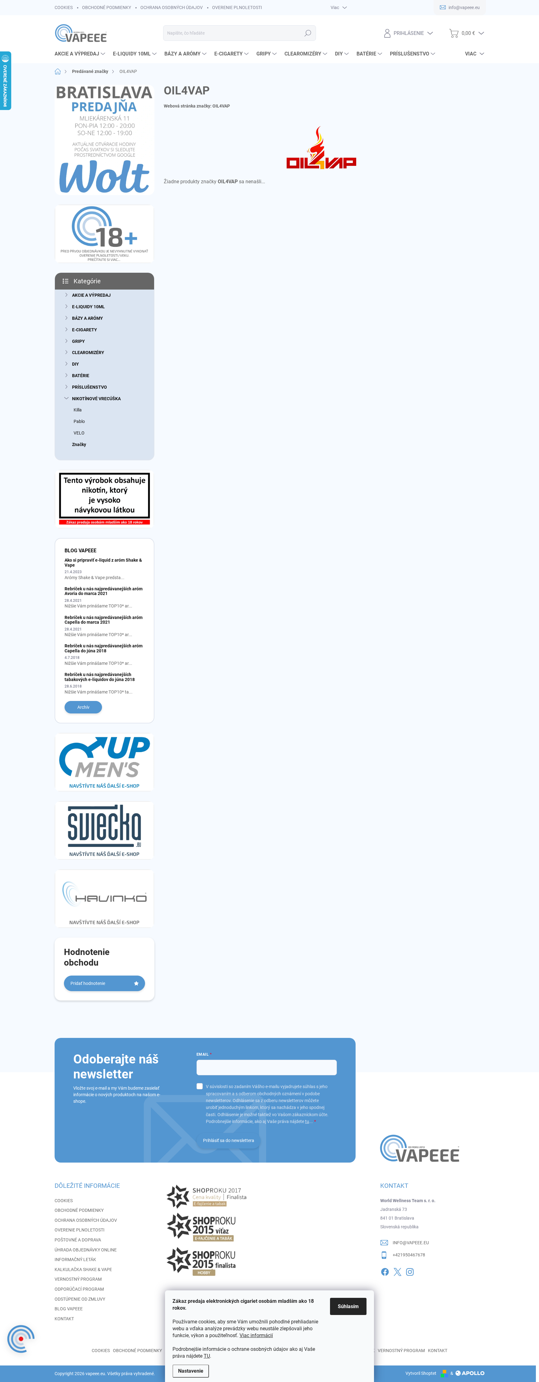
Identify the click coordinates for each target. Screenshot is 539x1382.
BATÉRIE (80, 375)
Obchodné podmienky (137, 1350)
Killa (78, 409)
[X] (397, 1270)
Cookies (101, 1350)
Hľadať (307, 33)
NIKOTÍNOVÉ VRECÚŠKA (96, 398)
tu (307, 1121)
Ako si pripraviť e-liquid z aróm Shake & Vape (103, 562)
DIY (75, 364)
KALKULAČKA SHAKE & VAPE (83, 1269)
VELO (79, 432)
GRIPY (78, 341)
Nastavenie (190, 1371)
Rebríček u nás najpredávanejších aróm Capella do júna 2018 (104, 648)
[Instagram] (410, 1270)
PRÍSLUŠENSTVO (89, 387)
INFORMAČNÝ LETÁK (75, 1259)
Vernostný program (401, 1350)
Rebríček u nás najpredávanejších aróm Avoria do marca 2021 (104, 591)
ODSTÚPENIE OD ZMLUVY (80, 1299)
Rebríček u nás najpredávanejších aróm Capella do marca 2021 (104, 620)
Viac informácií (256, 1335)
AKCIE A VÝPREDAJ (91, 295)
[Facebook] (385, 1270)
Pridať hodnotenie (87, 983)
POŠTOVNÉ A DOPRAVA (78, 1239)
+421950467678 (409, 1254)
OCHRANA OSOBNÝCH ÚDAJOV (171, 7)
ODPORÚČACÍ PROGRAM (79, 1289)
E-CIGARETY (84, 329)
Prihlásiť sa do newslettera (228, 1140)
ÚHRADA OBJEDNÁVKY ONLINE (86, 1249)
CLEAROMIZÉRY (88, 352)
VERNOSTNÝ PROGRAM (78, 1279)
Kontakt (437, 1350)
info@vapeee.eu (411, 1242)
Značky (79, 444)
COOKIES (64, 7)
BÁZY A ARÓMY (87, 318)
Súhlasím (348, 1306)
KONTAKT (64, 1318)
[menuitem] (81, 54)
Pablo (79, 421)
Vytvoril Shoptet (420, 1373)
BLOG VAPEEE (69, 1308)
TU (207, 1356)
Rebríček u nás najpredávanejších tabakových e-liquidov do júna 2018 (100, 677)
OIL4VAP (221, 105)
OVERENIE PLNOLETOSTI (237, 7)
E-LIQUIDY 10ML (88, 306)
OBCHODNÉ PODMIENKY (106, 7)
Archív (83, 707)
